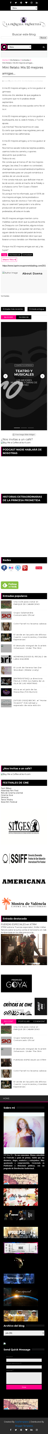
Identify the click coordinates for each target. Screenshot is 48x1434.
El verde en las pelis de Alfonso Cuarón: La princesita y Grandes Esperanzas (30, 637)
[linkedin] (37, 3)
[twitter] (16, 3)
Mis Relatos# (15, 255)
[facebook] (11, 3)
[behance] (31, 1430)
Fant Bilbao (6, 788)
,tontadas (39, 81)
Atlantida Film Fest (9, 790)
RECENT (8, 1021)
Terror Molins (7, 799)
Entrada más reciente (13, 309)
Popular (24, 1021)
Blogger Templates (24, 1426)
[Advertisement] (24, 737)
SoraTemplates (22, 1422)
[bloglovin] (26, 3)
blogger (8, 317)
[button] (5, 376)
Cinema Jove (7, 795)
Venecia (4, 797)
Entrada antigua (36, 309)
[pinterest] (21, 3)
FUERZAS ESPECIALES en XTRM (19, 924)
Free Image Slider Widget (25, 435)
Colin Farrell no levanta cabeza (30, 624)
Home (5, 60)
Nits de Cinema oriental (12, 793)
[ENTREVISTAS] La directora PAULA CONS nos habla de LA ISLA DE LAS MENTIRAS (29, 680)
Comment (39, 1021)
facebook (24, 317)
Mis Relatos (15, 60)
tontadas (25, 60)
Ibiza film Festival (9, 802)
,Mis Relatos (29, 81)
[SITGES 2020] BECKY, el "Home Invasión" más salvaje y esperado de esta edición (30, 702)
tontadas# (27, 255)
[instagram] (31, 3)
